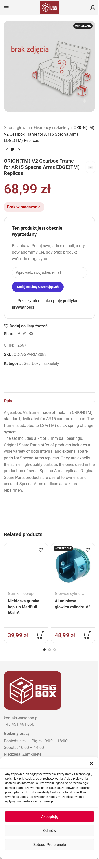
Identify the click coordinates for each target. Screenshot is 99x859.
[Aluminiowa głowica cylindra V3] (73, 565)
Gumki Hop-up (21, 593)
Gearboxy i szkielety (52, 127)
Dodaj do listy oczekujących (38, 287)
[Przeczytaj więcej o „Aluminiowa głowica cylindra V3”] (87, 635)
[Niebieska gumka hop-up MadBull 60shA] (26, 565)
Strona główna (17, 127)
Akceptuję (49, 816)
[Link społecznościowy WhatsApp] (25, 333)
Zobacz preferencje (49, 844)
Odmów (49, 830)
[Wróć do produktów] (13, 150)
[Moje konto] (93, 8)
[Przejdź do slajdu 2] (49, 649)
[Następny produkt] (19, 150)
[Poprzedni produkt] (7, 150)
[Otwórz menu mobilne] (6, 8)
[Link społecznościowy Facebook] (19, 333)
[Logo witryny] (49, 7)
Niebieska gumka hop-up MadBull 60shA (23, 607)
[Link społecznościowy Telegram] (31, 333)
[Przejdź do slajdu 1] (44, 649)
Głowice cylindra (69, 593)
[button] (91, 763)
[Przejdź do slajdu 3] (54, 649)
